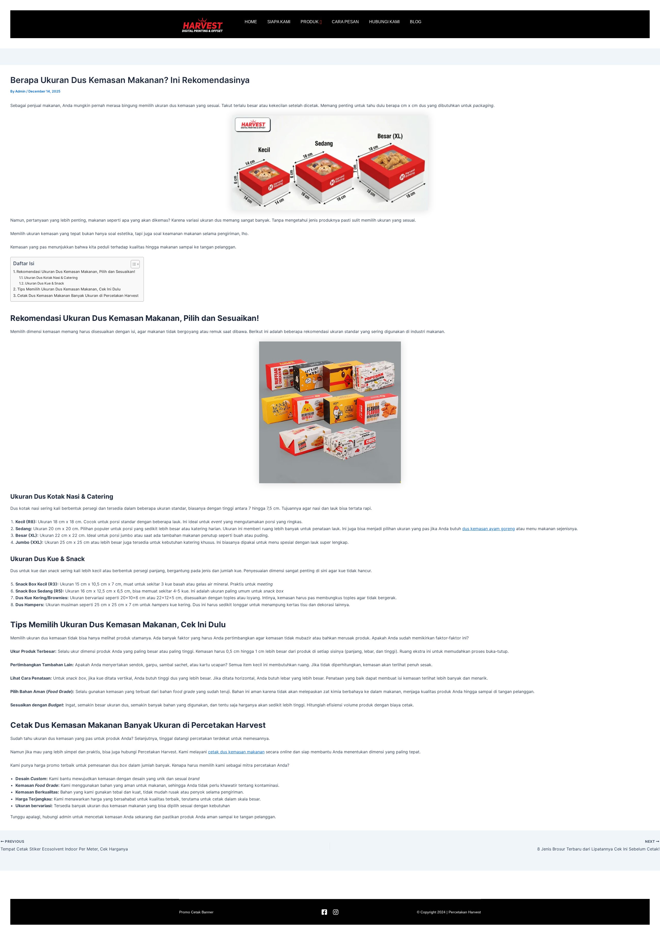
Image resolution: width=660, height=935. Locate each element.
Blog (415, 22)
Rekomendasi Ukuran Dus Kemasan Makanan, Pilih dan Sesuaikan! (75, 271)
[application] (320, 22)
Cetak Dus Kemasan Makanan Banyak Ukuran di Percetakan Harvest (77, 295)
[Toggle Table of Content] (132, 264)
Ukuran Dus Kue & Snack (44, 283)
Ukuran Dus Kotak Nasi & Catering (51, 278)
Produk (310, 22)
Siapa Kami (278, 22)
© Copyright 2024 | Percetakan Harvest (449, 912)
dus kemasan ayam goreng (488, 528)
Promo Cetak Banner (196, 912)
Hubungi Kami (384, 22)
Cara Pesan (345, 22)
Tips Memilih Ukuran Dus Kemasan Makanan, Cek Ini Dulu (69, 289)
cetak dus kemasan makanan (236, 751)
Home (251, 22)
